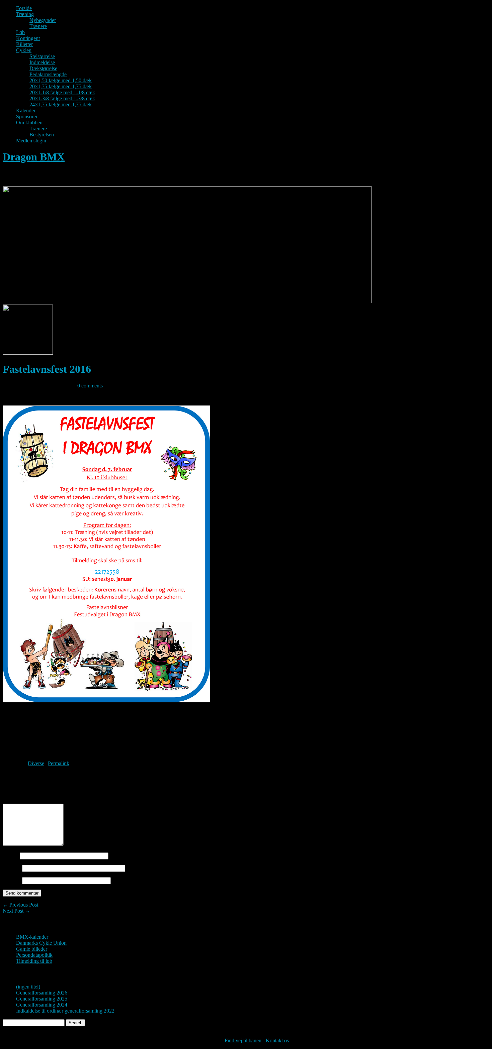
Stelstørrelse (42, 56)
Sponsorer (26, 116)
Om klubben (29, 122)
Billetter (24, 44)
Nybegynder (42, 20)
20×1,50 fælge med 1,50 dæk (60, 80)
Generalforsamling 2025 (41, 999)
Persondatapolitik (34, 955)
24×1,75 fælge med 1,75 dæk (60, 104)
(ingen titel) (28, 986)
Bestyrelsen (41, 134)
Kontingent (28, 38)
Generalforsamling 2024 (41, 1005)
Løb (20, 32)
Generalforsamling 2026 (41, 993)
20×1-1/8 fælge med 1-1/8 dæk (62, 92)
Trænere (38, 26)
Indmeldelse (42, 62)
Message (14, 800)
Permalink (58, 763)
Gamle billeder (31, 949)
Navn (10, 855)
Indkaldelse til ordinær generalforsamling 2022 (65, 1011)
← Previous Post (20, 905)
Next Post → (16, 911)
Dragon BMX (34, 157)
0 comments (90, 385)
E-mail (12, 868)
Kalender (25, 110)
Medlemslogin (31, 140)
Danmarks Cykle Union (41, 943)
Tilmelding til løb (34, 961)
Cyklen (23, 50)
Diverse (36, 763)
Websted (12, 880)
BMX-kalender (32, 937)
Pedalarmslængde (48, 74)
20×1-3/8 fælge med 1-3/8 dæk (62, 98)
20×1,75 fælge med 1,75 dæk (60, 86)
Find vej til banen (243, 1040)
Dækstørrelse (43, 68)
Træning (25, 14)
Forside (24, 8)
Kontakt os (277, 1040)
